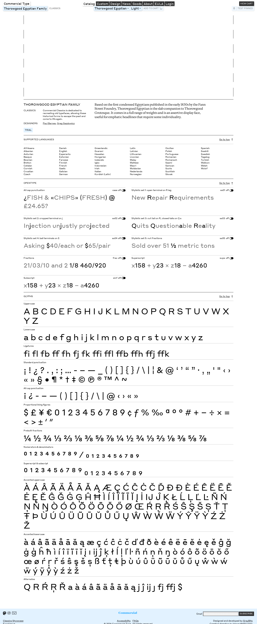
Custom (102, 4)
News (126, 4)
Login (170, 4)
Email (199, 613)
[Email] (14, 613)
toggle (129, 8)
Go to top (224, 139)
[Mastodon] (4, 613)
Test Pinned (245, 8)
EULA (159, 4)
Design (115, 4)
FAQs (136, 620)
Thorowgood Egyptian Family (26, 8)
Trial (28, 130)
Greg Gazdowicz (66, 123)
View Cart (246, 3)
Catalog (89, 4)
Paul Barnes (49, 123)
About (148, 4)
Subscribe (246, 613)
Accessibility (124, 620)
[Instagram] (9, 613)
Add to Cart (151, 8)
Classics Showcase (13, 620)
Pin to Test (234, 8)
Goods (137, 4)
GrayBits (248, 620)
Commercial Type (16, 3)
